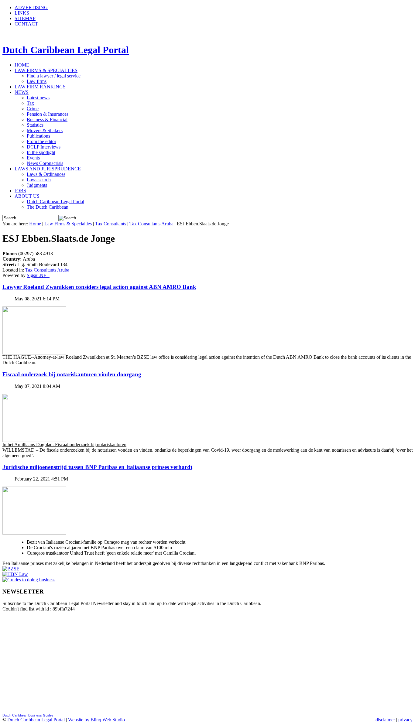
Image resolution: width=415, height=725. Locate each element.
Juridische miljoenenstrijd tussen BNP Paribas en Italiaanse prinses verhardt (97, 467)
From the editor (41, 141)
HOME (22, 64)
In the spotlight (41, 152)
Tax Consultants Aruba (151, 223)
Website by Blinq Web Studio (96, 719)
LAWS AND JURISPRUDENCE (48, 168)
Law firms (36, 81)
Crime (33, 108)
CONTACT (26, 23)
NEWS (22, 92)
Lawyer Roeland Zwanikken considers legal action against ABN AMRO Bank (99, 287)
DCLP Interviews (43, 146)
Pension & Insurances (47, 114)
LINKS (22, 12)
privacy (405, 719)
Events (33, 157)
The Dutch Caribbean (47, 207)
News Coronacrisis (45, 163)
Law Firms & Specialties (68, 223)
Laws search (39, 179)
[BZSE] (10, 568)
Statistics (35, 125)
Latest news (38, 97)
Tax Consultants (110, 223)
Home (35, 223)
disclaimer (385, 719)
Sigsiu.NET (38, 275)
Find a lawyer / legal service (54, 75)
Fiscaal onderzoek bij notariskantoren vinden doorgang (71, 374)
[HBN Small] (15, 574)
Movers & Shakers (45, 130)
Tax (30, 103)
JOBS (20, 190)
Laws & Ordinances (46, 174)
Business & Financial (47, 119)
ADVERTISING (31, 7)
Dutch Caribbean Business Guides (27, 715)
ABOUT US (27, 196)
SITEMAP (25, 18)
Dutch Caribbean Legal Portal (55, 201)
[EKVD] (28, 579)
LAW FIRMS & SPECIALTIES (46, 70)
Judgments (37, 185)
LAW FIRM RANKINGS (40, 86)
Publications (38, 136)
